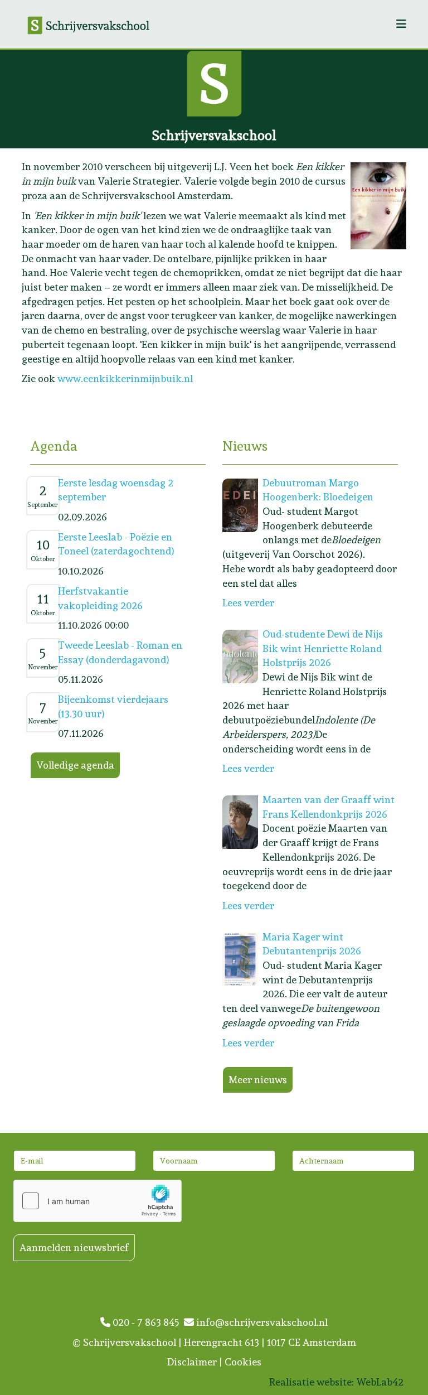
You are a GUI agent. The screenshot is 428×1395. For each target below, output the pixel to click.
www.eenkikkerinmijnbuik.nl (125, 378)
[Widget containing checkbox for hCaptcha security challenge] (97, 1201)
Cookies (243, 1362)
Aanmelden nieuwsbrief (74, 1247)
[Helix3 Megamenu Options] (401, 24)
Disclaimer (192, 1362)
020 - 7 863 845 (147, 1322)
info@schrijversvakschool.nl (261, 1322)
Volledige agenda (75, 765)
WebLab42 (379, 1382)
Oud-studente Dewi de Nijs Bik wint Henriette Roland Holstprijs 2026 (322, 648)
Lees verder (248, 603)
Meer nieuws (257, 1079)
